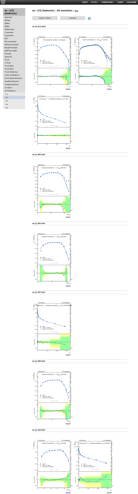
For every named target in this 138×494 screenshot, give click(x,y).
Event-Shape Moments (13, 78)
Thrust (7, 60)
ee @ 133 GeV (38, 430)
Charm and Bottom (11, 75)
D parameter (9, 35)
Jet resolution (9, 91)
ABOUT (85, 2)
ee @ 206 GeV (38, 154)
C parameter (9, 32)
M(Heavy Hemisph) (11, 44)
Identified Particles (11, 81)
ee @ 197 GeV (38, 292)
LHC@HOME (131, 2)
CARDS (120, 2)
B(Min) (7, 26)
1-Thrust (8, 63)
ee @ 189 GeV (38, 361)
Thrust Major (9, 66)
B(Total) (7, 20)
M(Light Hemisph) (11, 48)
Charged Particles (11, 84)
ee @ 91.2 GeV (39, 26)
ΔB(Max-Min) (9, 29)
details (68, 89)
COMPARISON (107, 2)
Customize (72, 18)
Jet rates (8, 88)
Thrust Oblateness (11, 72)
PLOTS (94, 2)
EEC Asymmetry (10, 41)
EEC (6, 38)
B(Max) (7, 23)
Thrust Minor (9, 69)
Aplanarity (8, 17)
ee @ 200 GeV (38, 223)
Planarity (8, 54)
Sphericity (8, 57)
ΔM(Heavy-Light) (11, 51)
